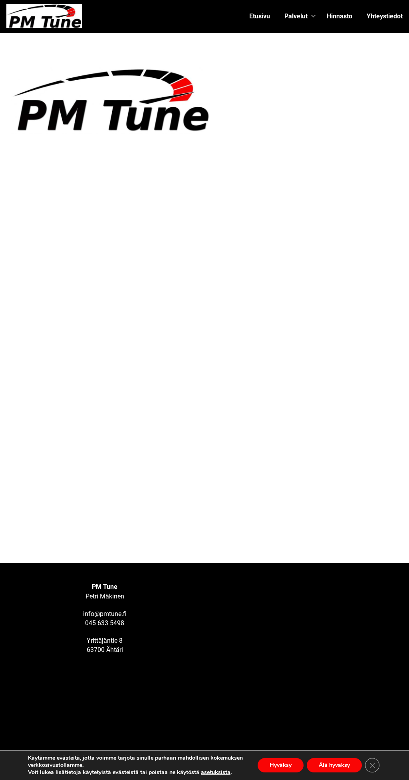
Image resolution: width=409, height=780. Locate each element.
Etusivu (259, 16)
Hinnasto (339, 16)
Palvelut (296, 16)
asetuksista (215, 772)
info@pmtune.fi (105, 614)
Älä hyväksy (334, 765)
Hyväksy (281, 765)
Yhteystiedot (385, 16)
